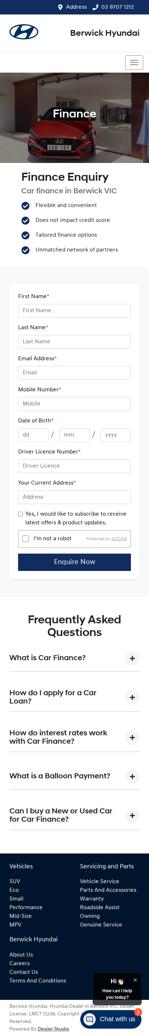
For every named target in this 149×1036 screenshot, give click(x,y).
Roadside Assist (100, 908)
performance (26, 908)
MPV (15, 925)
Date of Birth (36, 421)
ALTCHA (119, 539)
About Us (21, 955)
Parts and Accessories (108, 890)
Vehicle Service (99, 882)
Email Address (37, 359)
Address (76, 7)
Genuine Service (101, 925)
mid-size (20, 916)
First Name (33, 297)
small (16, 899)
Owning (90, 916)
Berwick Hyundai (105, 33)
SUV (14, 882)
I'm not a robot (53, 539)
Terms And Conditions (37, 981)
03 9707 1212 (117, 7)
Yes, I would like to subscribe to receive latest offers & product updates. (76, 518)
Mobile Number (39, 390)
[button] (134, 62)
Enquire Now (74, 562)
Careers (19, 964)
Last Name (33, 328)
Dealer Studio (53, 1029)
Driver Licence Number (49, 452)
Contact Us (23, 972)
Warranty (92, 899)
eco (14, 890)
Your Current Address (47, 483)
